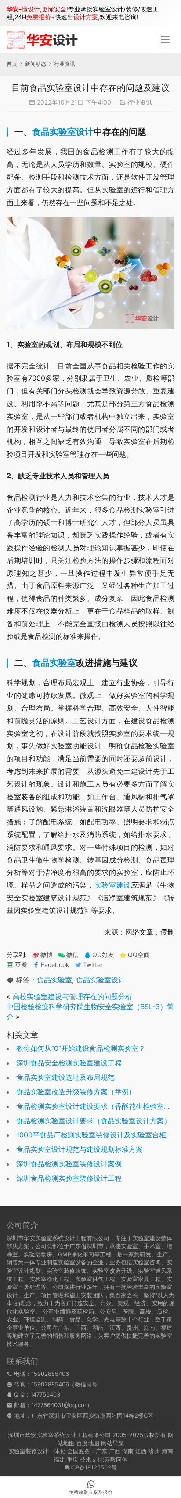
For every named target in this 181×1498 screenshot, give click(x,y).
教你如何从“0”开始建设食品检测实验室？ (80, 1048)
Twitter (93, 964)
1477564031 (46, 1394)
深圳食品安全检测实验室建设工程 (69, 1062)
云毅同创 (116, 1459)
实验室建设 (112, 885)
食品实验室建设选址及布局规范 (65, 1077)
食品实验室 (54, 662)
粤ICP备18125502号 (91, 1467)
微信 (68, 954)
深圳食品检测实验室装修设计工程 (69, 1178)
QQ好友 (103, 954)
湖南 (128, 1451)
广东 (101, 1451)
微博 (46, 954)
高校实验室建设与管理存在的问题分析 (72, 996)
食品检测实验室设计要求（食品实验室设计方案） (93, 1120)
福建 (59, 1459)
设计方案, (86, 17)
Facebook (55, 964)
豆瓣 (21, 964)
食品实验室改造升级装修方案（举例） (76, 1091)
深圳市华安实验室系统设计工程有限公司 (59, 1434)
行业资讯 (139, 102)
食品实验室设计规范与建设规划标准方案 (79, 1149)
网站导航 (112, 1443)
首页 (12, 64)
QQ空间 (139, 954)
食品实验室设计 (63, 131)
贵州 (154, 1451)
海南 (167, 1451)
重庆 (72, 1459)
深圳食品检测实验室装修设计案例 (69, 1163)
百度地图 (87, 1443)
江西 (141, 1451)
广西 (114, 1451)
